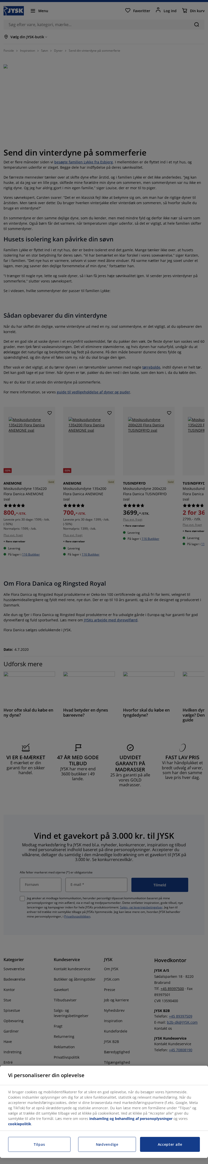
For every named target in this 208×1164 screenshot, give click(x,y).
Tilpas (39, 1144)
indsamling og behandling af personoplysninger (130, 1118)
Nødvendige (107, 1144)
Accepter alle (170, 1144)
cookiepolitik (19, 1123)
